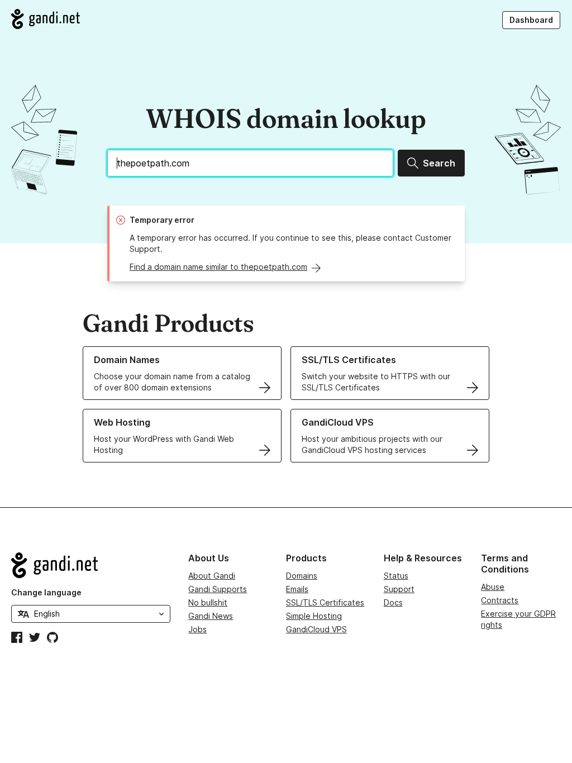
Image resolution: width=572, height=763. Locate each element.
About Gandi (211, 575)
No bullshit (207, 602)
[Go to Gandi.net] (45, 19)
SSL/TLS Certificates (325, 602)
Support (399, 589)
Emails (297, 589)
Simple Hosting (314, 616)
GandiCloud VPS (316, 629)
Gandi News (210, 616)
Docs (393, 602)
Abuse (492, 587)
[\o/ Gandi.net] (90, 565)
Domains (301, 575)
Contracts (499, 600)
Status (396, 575)
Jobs (197, 629)
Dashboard (531, 20)
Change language (46, 592)
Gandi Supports (217, 589)
